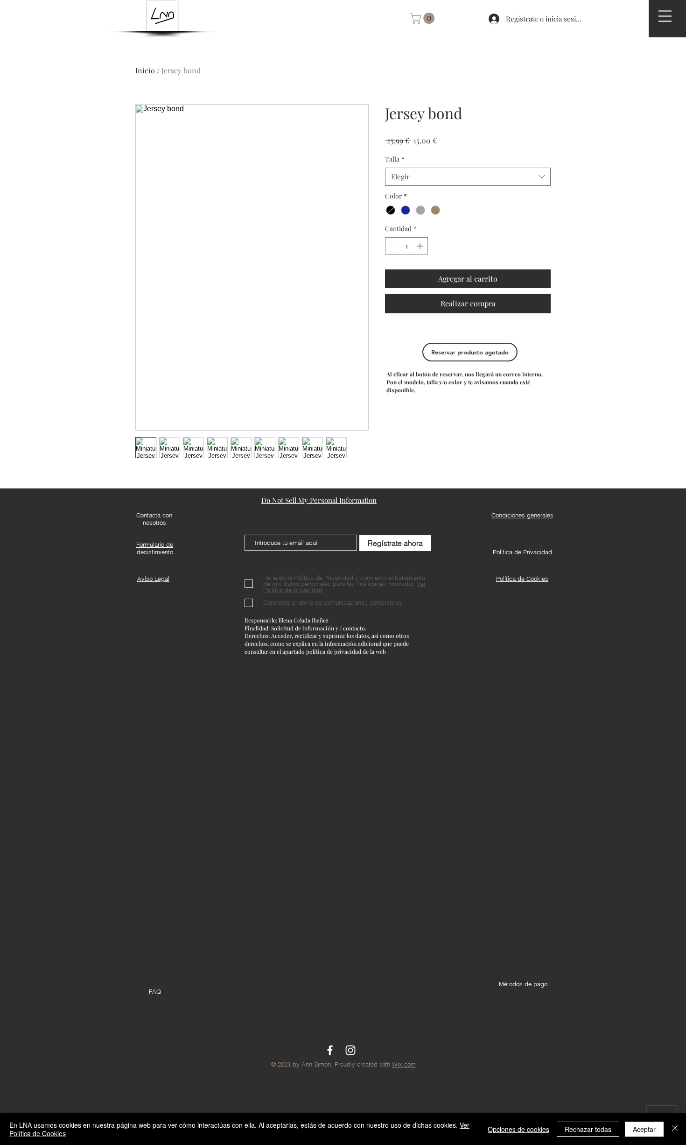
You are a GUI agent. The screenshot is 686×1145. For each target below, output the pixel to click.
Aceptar (644, 1129)
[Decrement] (392, 246)
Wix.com (404, 1064)
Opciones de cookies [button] (518, 1129)
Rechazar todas (588, 1129)
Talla (395, 159)
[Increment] (421, 246)
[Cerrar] (674, 1129)
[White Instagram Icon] (350, 1050)
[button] (665, 16)
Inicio (145, 70)
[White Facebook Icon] (329, 1050)
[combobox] (468, 177)
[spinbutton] (406, 246)
